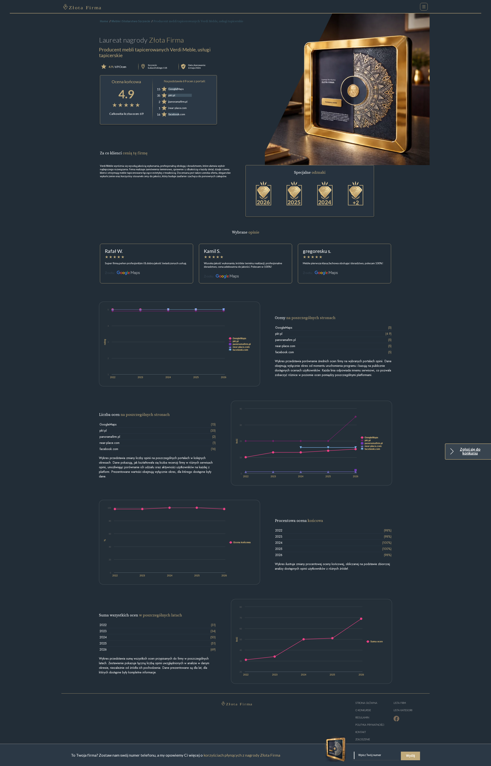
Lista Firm (400, 703)
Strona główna (366, 703)
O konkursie (363, 710)
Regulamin (362, 717)
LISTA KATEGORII (403, 710)
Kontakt (360, 732)
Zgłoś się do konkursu (470, 451)
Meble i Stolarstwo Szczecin (130, 21)
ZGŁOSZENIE (362, 739)
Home (104, 21)
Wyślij (410, 756)
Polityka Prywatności (369, 725)
